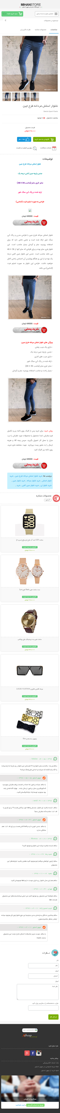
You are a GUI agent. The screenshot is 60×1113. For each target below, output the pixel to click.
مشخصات (54, 30)
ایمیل (57, 971)
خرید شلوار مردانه (33, 480)
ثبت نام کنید (20, 1105)
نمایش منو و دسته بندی (45, 14)
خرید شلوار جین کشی (30, 485)
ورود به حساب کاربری (35, 1105)
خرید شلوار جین (19, 480)
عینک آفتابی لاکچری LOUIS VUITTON (29, 689)
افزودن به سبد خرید (42, 139)
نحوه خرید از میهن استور (50, 1070)
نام (58, 960)
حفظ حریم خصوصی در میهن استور (47, 1067)
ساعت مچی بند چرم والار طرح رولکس (30, 639)
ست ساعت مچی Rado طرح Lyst (29, 590)
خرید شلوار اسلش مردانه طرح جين (28, 476)
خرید (18, 485)
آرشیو (48, 500)
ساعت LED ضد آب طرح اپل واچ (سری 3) (29, 540)
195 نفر (21, 139)
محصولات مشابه (40, 30)
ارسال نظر (53, 1017)
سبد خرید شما (12, 14)
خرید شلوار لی (46, 485)
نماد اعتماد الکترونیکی (51, 1063)
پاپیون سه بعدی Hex (30, 739)
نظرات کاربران (25, 30)
